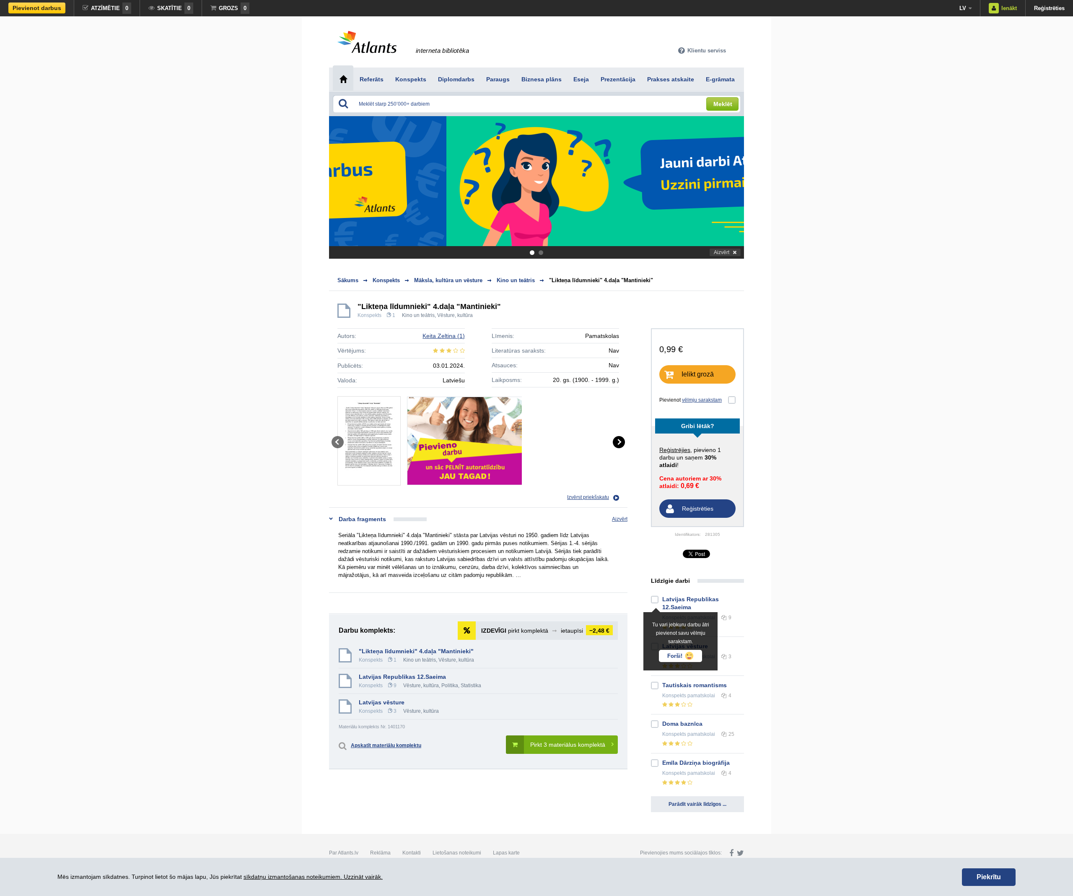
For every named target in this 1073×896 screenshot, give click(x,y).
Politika (449, 685)
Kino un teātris (418, 315)
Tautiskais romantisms (694, 685)
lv (962, 8)
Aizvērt (721, 252)
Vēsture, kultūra (455, 315)
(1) (443, 335)
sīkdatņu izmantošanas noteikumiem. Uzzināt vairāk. (313, 876)
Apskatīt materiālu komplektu (386, 745)
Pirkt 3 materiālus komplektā (567, 744)
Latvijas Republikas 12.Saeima (402, 676)
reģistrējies (674, 450)
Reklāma (380, 853)
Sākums (347, 280)
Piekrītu (989, 876)
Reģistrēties (1049, 8)
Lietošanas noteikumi (457, 853)
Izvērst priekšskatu (588, 497)
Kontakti (411, 853)
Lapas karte (506, 853)
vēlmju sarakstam (702, 400)
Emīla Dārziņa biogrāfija (696, 762)
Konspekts (369, 315)
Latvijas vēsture (381, 702)
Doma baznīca (682, 723)
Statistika (471, 685)
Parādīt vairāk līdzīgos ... (697, 804)
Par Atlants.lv (343, 853)
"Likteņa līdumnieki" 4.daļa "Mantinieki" (601, 280)
